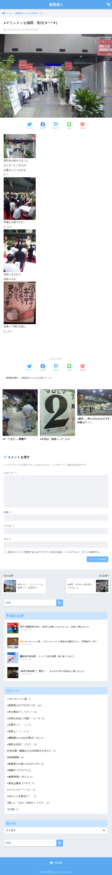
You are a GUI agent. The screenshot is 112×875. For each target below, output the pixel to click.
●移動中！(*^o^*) (19, 770)
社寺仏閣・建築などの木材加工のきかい (31, 750)
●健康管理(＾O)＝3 (19, 776)
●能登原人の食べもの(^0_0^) (25, 763)
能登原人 (56, 4)
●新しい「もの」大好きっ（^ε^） (28, 802)
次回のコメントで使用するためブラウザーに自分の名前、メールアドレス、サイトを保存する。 (54, 552)
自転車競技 (15, 757)
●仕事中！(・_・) (18, 724)
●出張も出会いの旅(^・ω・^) (25, 718)
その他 (12, 809)
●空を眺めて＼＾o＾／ (22, 711)
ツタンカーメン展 (18, 699)
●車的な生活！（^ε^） (22, 744)
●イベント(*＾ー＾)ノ (21, 789)
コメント (10, 472)
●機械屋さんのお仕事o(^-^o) (36, 377)
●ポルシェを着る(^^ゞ (21, 796)
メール (9, 525)
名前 (8, 512)
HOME (58, 863)
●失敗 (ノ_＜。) (18, 731)
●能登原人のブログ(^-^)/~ (24, 705)
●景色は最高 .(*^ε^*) (20, 783)
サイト (7, 539)
